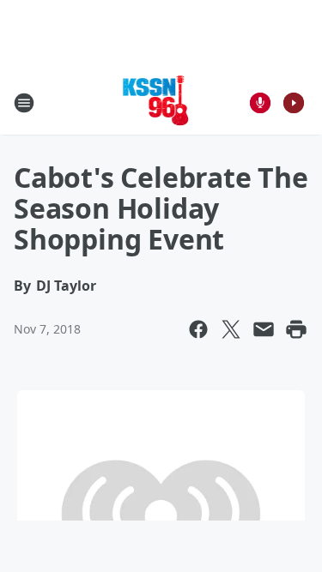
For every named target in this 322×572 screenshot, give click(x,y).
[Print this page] (296, 329)
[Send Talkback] (260, 103)
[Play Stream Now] (293, 103)
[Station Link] (156, 102)
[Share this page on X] (231, 329)
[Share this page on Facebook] (198, 329)
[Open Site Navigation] (24, 103)
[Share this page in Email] (264, 329)
